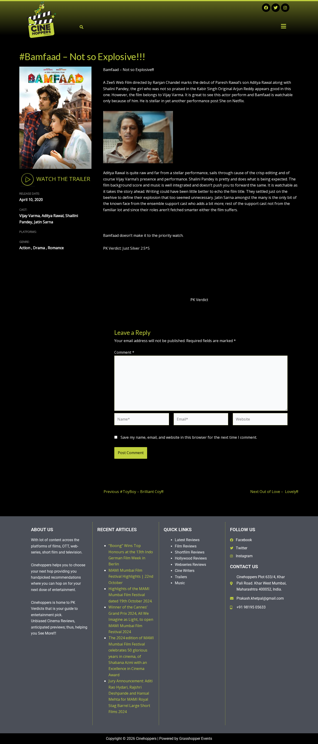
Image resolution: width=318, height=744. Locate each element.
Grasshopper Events (195, 738)
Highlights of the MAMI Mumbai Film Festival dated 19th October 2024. (130, 595)
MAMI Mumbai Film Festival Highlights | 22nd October (130, 576)
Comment (124, 352)
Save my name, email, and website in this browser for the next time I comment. (189, 437)
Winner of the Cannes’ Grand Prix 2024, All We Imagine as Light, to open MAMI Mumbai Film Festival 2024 (130, 619)
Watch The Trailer (62, 179)
